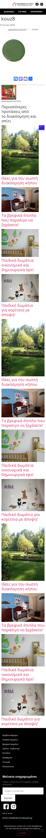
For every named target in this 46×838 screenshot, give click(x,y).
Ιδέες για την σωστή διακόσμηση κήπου (19, 180)
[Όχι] (42, 830)
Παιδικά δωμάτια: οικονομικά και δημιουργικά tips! (17, 265)
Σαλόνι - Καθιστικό (11, 748)
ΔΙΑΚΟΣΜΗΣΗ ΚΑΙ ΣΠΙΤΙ (17, 29)
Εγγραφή (8, 798)
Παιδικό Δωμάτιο (10, 739)
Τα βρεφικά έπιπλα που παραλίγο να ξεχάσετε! (18, 220)
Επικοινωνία (36, 11)
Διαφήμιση (9, 12)
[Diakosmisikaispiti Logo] (23, 4)
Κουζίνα (6, 753)
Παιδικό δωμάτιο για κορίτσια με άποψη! (17, 310)
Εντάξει (23, 833)
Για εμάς (22, 11)
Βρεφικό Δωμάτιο (10, 744)
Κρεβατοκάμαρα (10, 735)
